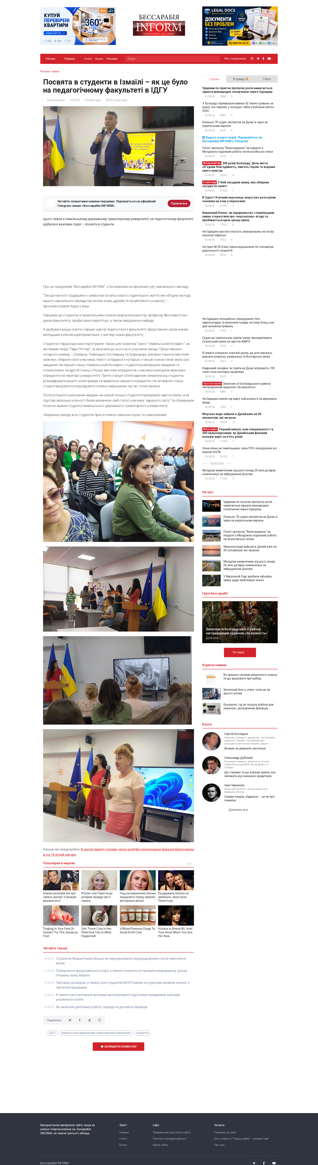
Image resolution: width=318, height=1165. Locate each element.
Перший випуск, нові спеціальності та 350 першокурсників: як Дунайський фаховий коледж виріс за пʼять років (237, 433)
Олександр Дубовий (238, 758)
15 (233, 422)
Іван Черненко (234, 785)
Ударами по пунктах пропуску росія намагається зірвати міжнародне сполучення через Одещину (237, 90)
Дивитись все (239, 809)
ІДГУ (52, 1033)
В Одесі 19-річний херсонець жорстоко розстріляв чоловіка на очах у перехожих (239, 199)
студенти (142, 1033)
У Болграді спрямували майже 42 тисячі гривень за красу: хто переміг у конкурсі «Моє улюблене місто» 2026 (238, 107)
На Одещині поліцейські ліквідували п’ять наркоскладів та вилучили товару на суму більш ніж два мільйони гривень (238, 322)
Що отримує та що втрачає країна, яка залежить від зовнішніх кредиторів (249, 774)
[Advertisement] (118, 256)
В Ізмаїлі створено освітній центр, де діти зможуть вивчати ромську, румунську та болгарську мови (237, 354)
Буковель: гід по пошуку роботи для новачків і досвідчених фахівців (248, 706)
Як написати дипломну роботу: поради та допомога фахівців (101, 1007)
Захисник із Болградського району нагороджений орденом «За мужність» (236, 385)
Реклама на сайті (225, 1132)
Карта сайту (160, 1145)
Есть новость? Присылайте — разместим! (241, 1138)
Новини (124, 1132)
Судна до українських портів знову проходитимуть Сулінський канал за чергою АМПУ (237, 339)
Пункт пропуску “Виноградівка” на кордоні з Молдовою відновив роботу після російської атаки (237, 149)
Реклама (112, 58)
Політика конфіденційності (170, 1138)
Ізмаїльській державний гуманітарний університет (96, 1033)
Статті (88, 58)
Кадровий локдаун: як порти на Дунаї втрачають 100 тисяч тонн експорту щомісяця (238, 370)
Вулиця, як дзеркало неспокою (245, 748)
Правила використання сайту (171, 1132)
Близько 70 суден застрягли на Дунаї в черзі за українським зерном (235, 124)
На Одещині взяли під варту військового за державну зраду (239, 400)
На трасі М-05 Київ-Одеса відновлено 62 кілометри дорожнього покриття (237, 248)
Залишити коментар (120, 1046)
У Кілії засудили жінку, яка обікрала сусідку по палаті (235, 184)
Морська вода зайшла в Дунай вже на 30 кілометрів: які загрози (231, 415)
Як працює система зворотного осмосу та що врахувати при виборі (250, 676)
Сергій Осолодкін (236, 734)
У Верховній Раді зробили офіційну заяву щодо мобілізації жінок (247, 578)
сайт (152, 287)
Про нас (219, 1145)
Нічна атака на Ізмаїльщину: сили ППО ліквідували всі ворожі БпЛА (239, 450)
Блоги (99, 58)
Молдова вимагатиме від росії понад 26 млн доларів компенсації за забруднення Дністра (239, 472)
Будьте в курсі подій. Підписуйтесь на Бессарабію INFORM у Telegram (232, 139)
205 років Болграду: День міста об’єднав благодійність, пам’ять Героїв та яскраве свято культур (238, 166)
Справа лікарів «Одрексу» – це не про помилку (249, 798)
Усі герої (239, 652)
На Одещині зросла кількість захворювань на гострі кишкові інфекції (238, 233)
